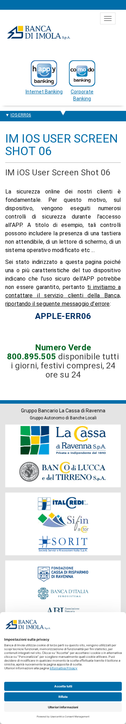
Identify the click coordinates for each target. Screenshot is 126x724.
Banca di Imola (38, 32)
